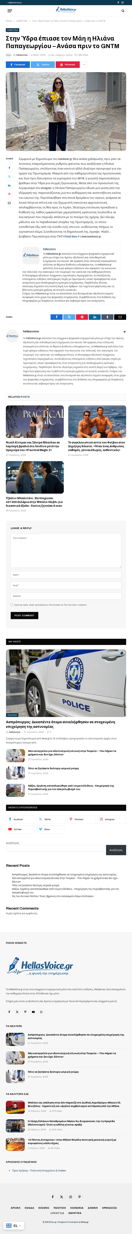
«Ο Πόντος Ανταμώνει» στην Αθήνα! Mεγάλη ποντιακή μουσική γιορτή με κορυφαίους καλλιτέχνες (72, 1142)
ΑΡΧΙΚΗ (15, 1208)
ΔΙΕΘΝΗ (93, 1208)
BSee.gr (85, 1222)
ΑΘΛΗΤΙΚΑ (74, 1213)
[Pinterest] (9, 194)
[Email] (9, 202)
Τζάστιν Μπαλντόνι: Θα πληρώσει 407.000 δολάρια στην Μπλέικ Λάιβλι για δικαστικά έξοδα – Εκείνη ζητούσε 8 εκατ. (34, 502)
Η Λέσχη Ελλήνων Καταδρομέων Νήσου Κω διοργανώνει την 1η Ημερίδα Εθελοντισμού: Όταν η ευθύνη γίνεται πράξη (71, 1123)
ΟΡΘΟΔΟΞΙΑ (109, 1208)
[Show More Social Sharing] (84, 64)
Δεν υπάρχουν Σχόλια (61, 55)
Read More (71, 236)
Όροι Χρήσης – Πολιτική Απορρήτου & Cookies (39, 1170)
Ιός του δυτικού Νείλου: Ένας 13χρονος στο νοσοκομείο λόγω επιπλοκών (53, 896)
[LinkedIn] (9, 185)
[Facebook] (9, 167)
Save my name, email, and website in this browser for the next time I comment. (50, 604)
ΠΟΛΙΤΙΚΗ (12, 715)
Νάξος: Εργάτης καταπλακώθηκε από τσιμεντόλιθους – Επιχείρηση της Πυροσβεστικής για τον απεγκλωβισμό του (71, 788)
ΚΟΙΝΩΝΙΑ (77, 1208)
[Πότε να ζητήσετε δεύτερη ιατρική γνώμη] (15, 773)
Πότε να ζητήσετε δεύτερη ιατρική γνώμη (53, 768)
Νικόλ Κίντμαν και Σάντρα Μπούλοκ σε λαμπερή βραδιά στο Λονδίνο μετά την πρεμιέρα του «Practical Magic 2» (33, 446)
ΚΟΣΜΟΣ (43, 1208)
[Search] (122, 11)
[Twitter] (9, 176)
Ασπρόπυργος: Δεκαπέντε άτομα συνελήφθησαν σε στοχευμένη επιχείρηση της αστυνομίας (60, 724)
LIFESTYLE (12, 30)
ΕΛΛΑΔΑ (29, 1208)
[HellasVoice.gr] (66, 10)
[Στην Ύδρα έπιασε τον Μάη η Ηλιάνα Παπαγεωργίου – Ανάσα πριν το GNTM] (66, 111)
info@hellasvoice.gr (15, 2)
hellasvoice (22, 55)
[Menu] (10, 11)
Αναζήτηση (12, 843)
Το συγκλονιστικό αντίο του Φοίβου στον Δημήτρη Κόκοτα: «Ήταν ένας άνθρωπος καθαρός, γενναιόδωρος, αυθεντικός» (96, 446)
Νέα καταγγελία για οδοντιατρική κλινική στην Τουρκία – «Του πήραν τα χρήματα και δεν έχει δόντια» (72, 753)
